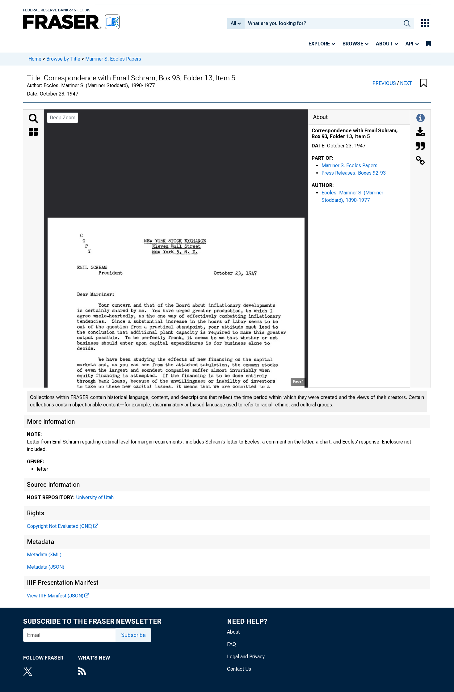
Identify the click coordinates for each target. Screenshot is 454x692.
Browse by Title (63, 59)
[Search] (33, 118)
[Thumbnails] (33, 132)
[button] (423, 83)
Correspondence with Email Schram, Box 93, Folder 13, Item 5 (355, 133)
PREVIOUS (384, 83)
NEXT (406, 83)
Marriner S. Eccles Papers (113, 59)
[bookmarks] (428, 44)
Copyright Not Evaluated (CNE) (59, 526)
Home (34, 59)
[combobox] (322, 23)
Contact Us (239, 669)
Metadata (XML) (44, 555)
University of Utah (95, 497)
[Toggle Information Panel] (420, 118)
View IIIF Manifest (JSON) (55, 596)
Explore (319, 44)
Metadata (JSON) (45, 567)
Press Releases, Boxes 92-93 (354, 173)
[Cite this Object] (420, 146)
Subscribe (133, 635)
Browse (353, 44)
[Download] (420, 132)
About (384, 44)
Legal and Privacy (246, 657)
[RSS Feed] (94, 672)
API (410, 44)
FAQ (231, 644)
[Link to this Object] (420, 161)
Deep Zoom (62, 118)
